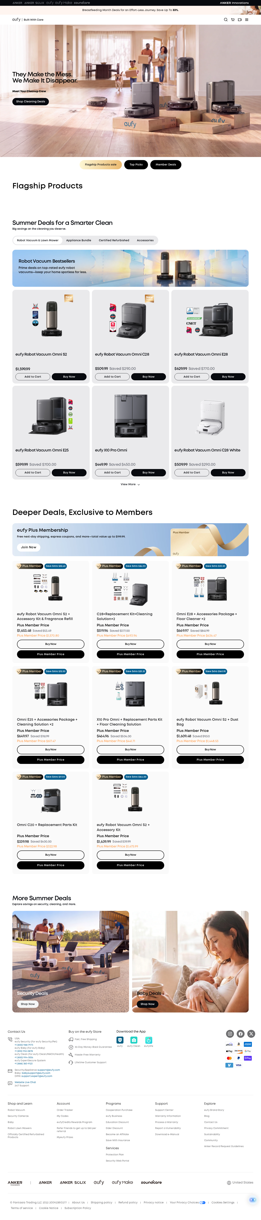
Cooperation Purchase (119, 1110)
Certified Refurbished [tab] (114, 240)
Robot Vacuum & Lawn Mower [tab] (38, 240)
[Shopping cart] (233, 20)
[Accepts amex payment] (248, 1044)
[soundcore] (82, 3)
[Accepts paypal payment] (238, 1058)
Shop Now (28, 1004)
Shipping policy (101, 1202)
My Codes (62, 1116)
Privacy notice (154, 1202)
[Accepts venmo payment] (229, 1065)
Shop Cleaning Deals (30, 101)
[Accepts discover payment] (238, 1051)
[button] (119, 1042)
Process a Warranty (166, 1122)
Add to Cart (33, 377)
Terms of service (22, 1208)
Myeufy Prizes (65, 1137)
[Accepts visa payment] (238, 1065)
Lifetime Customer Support (90, 1062)
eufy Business (114, 1116)
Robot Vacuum (16, 1110)
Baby (11, 1122)
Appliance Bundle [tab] (78, 240)
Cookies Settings (223, 1202)
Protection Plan (115, 1155)
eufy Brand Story (214, 1110)
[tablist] (85, 240)
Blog (206, 1116)
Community (211, 1140)
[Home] (27, 20)
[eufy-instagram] (230, 1034)
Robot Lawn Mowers (19, 1128)
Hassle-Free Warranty (87, 1055)
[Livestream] (240, 20)
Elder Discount (114, 1128)
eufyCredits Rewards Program (74, 1122)
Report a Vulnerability (168, 1128)
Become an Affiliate (117, 1134)
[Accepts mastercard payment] (229, 1058)
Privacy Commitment (216, 1128)
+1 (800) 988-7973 (24, 1045)
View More (128, 484)
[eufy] (50, 3)
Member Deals (166, 165)
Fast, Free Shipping (86, 1039)
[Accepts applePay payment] (229, 1051)
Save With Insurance (118, 1140)
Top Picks (136, 165)
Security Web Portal (117, 1161)
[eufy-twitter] (251, 1034)
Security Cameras (18, 1116)
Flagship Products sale (100, 165)
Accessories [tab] (145, 240)
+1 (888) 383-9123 (23, 1064)
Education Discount (117, 1122)
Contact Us (210, 1122)
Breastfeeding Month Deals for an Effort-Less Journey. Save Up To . (130, 10)
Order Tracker (65, 1110)
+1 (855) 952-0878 (24, 1051)
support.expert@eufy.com (36, 1076)
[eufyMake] (63, 3)
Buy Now (69, 377)
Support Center (164, 1110)
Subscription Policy (78, 1208)
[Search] (226, 20)
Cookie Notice (48, 1208)
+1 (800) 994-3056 (24, 1057)
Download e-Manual (167, 1134)
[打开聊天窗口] (253, 1200)
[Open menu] (247, 20)
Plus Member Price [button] (50, 654)
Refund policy (128, 1202)
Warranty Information (168, 1116)
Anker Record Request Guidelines (224, 1146)
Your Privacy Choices (185, 1202)
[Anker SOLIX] (34, 3)
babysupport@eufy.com (36, 1073)
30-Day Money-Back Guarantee (93, 1047)
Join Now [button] (28, 547)
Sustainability (212, 1134)
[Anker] (17, 3)
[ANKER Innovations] (234, 3)
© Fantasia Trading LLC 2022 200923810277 (38, 1202)
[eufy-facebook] (241, 1034)
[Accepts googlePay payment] (248, 1051)
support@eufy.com (48, 1070)
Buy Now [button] (50, 644)
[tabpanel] (130, 368)
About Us (78, 1202)
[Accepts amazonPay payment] (238, 1044)
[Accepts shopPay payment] (248, 1058)
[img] (229, 1044)
